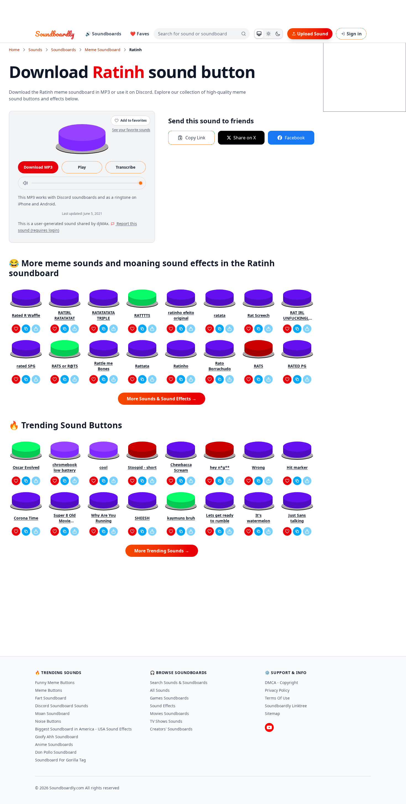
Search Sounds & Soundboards (178, 682)
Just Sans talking (297, 518)
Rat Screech (258, 315)
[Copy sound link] (26, 328)
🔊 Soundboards (103, 34)
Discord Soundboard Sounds (61, 705)
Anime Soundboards (54, 744)
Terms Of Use (277, 698)
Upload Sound (312, 34)
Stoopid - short (142, 467)
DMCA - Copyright (281, 682)
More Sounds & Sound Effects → (161, 399)
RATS (258, 366)
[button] (82, 137)
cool (103, 467)
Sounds (35, 49)
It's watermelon (258, 518)
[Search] (244, 33)
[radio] (259, 33)
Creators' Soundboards (171, 729)
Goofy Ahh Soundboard (56, 736)
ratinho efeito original (181, 315)
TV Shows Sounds (166, 721)
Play (82, 167)
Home (14, 49)
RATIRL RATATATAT (64, 315)
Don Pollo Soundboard (56, 752)
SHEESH (142, 518)
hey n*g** (220, 467)
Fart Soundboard (50, 698)
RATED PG (297, 366)
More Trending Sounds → (161, 551)
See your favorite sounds (131, 129)
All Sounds (160, 690)
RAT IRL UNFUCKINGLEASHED (297, 315)
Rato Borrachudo (220, 366)
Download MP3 (38, 167)
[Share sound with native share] (35, 328)
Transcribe (125, 167)
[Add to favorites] (16, 328)
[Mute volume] (25, 183)
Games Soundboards (169, 698)
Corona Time (26, 518)
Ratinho (180, 366)
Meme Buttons (48, 690)
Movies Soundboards (169, 713)
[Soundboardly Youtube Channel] (269, 727)
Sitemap (272, 713)
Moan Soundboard (52, 713)
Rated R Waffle (26, 315)
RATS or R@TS (65, 366)
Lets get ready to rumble (219, 518)
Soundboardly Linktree (286, 705)
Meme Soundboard (102, 49)
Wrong (258, 467)
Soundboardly (54, 33)
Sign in (354, 34)
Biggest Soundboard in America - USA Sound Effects (83, 729)
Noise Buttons (48, 721)
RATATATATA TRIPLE (103, 315)
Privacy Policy (277, 690)
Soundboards (63, 49)
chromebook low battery (64, 467)
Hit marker (297, 467)
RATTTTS (142, 315)
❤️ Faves (139, 34)
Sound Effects (162, 705)
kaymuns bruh (181, 518)
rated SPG (26, 366)
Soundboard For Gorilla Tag (60, 760)
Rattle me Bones (103, 366)
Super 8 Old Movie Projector (65, 518)
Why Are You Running (103, 518)
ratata (219, 315)
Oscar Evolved (26, 467)
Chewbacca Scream (181, 467)
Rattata (142, 366)
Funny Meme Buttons (55, 682)
